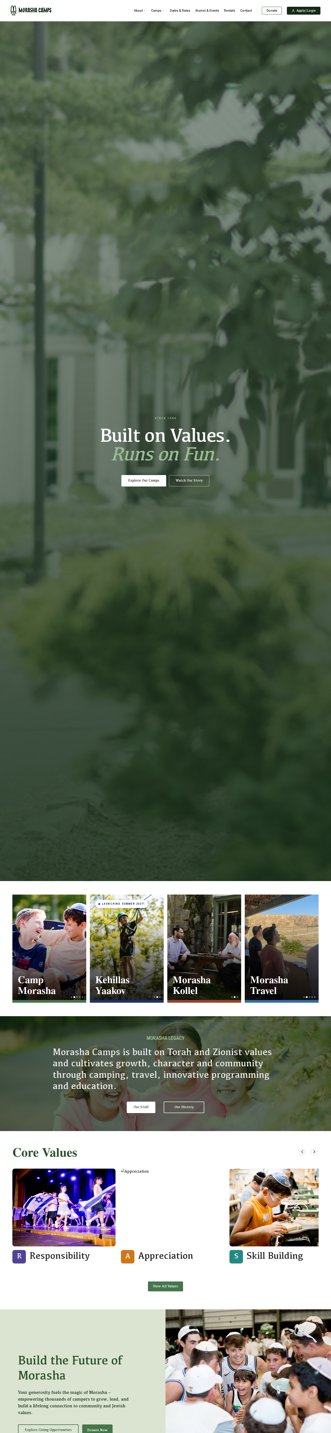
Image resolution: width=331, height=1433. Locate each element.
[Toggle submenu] (144, 10)
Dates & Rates (180, 10)
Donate (272, 10)
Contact (246, 10)
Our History (184, 1107)
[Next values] (314, 1152)
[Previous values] (302, 1152)
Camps (156, 10)
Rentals (229, 10)
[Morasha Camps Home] (31, 11)
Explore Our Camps (143, 480)
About (138, 10)
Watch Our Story (189, 480)
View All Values (165, 1286)
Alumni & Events (207, 10)
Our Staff (141, 1107)
